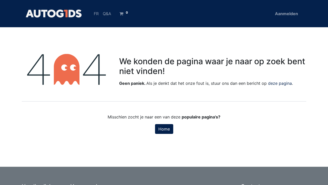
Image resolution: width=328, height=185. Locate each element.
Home (164, 129)
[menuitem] (96, 13)
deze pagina (280, 83)
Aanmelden (286, 13)
